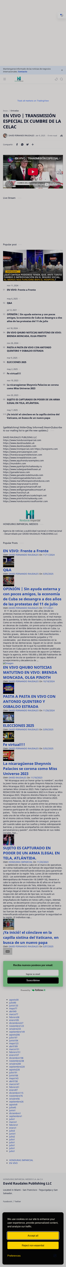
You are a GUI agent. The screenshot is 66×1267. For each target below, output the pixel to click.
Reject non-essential (33, 1245)
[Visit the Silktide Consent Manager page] (55, 1255)
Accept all (33, 1235)
